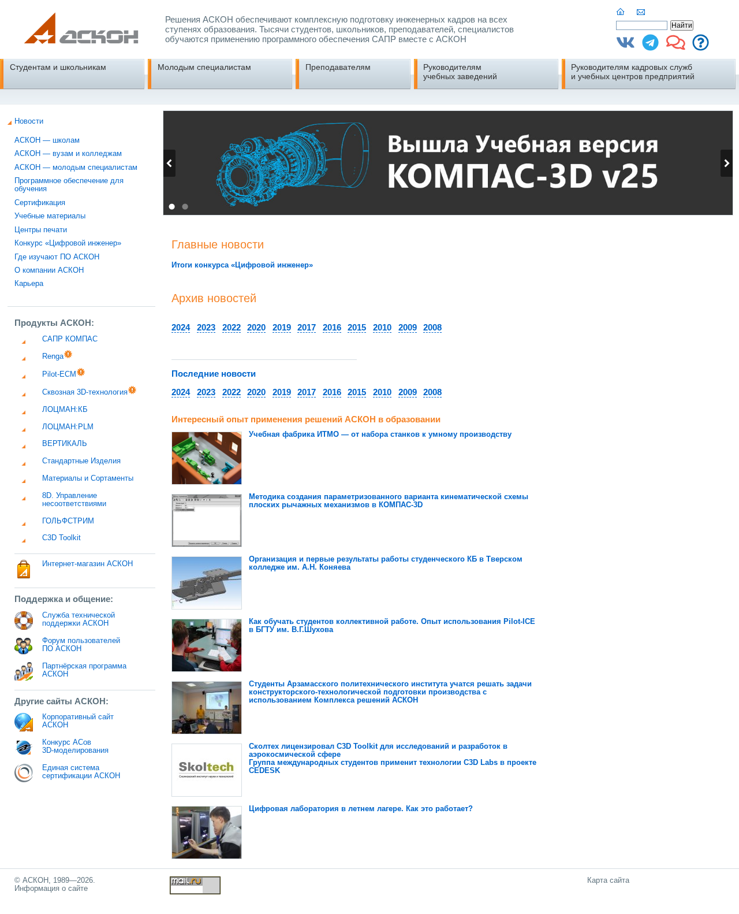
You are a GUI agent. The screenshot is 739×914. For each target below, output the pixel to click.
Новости (28, 121)
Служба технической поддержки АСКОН (78, 619)
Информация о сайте (51, 889)
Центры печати (40, 230)
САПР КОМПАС (70, 339)
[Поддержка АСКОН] (700, 47)
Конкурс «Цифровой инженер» (67, 243)
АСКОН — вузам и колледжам (68, 154)
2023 (206, 327)
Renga (53, 356)
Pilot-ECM (59, 374)
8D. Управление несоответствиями (74, 500)
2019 (282, 327)
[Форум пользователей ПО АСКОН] (675, 47)
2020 (256, 327)
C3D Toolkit (61, 538)
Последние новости (213, 373)
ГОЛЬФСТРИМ (68, 521)
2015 (357, 327)
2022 (231, 327)
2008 (432, 327)
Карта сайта (608, 880)
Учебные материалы (49, 216)
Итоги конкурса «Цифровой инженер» (242, 265)
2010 (382, 327)
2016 (332, 327)
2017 (306, 327)
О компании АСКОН (49, 270)
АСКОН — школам (47, 140)
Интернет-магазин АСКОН (87, 564)
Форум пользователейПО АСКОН (81, 645)
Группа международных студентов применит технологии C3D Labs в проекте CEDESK (392, 758)
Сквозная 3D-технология (85, 392)
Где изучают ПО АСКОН (56, 257)
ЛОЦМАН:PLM (68, 427)
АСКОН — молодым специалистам (75, 168)
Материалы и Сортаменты (87, 478)
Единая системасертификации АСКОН (81, 772)
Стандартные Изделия (81, 461)
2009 (407, 327)
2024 (180, 327)
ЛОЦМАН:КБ (65, 410)
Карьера (28, 284)
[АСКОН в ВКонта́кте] (625, 47)
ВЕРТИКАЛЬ (64, 444)
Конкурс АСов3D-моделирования (75, 746)
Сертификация (39, 203)
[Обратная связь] (641, 12)
